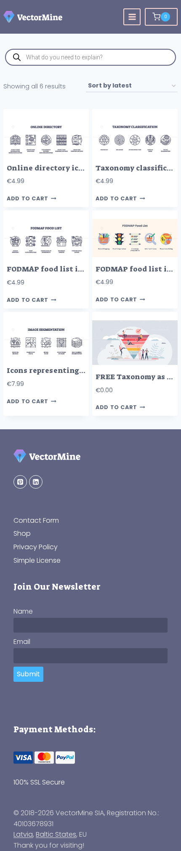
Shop (22, 533)
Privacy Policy (35, 547)
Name (23, 611)
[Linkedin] (36, 482)
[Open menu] (132, 17)
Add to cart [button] (27, 198)
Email (21, 641)
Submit (28, 674)
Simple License (37, 560)
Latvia (23, 834)
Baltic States (56, 834)
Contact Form (36, 520)
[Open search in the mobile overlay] (90, 57)
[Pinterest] (20, 482)
